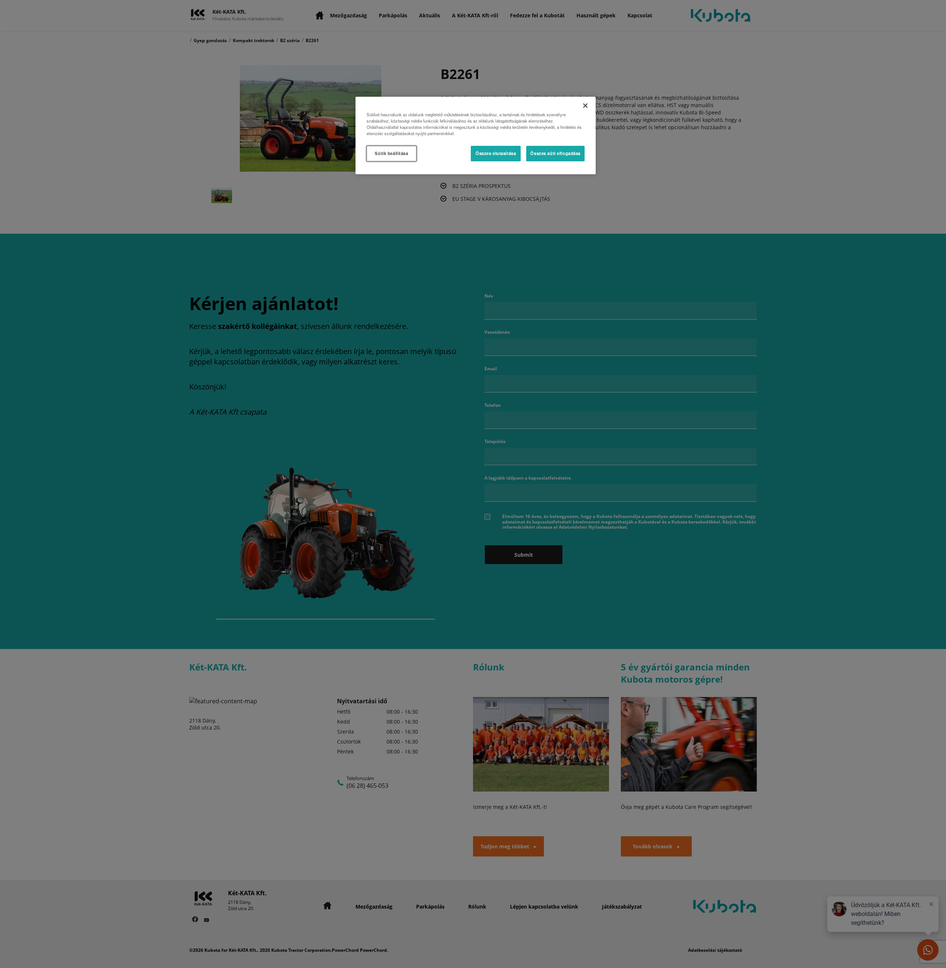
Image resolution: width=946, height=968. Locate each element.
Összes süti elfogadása (555, 153)
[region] (475, 135)
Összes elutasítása (496, 153)
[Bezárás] (585, 105)
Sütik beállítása (391, 153)
